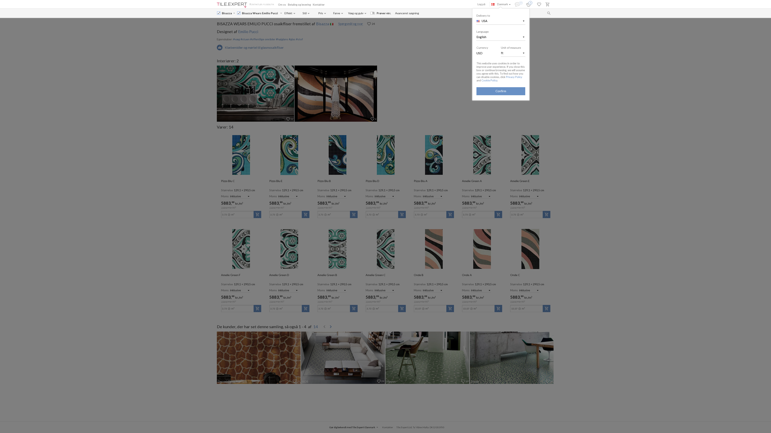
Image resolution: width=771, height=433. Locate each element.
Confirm (501, 91)
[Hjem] (232, 5)
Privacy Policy (514, 77)
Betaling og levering (299, 4)
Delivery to (483, 15)
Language (482, 31)
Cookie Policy (489, 80)
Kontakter (319, 4)
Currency (482, 47)
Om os (282, 4)
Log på (481, 4)
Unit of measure (511, 47)
